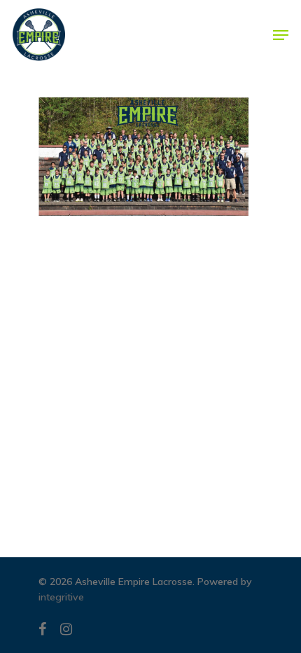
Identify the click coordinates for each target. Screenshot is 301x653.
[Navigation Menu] (280, 35)
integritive (61, 597)
